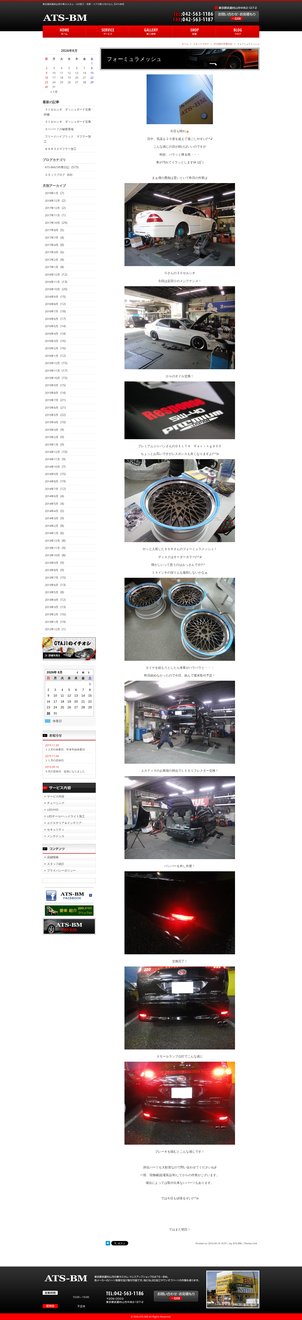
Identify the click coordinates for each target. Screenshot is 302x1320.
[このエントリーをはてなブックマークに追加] (108, 1243)
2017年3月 (51, 252)
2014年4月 (51, 511)
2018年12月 (52, 201)
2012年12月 (52, 629)
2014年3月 (51, 518)
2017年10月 (52, 223)
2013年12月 (52, 541)
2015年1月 (51, 444)
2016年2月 (51, 348)
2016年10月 (52, 289)
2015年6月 (51, 408)
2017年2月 (51, 260)
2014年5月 (51, 504)
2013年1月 (51, 622)
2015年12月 (52, 363)
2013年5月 (51, 592)
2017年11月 (52, 215)
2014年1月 (51, 533)
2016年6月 (51, 319)
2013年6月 (51, 585)
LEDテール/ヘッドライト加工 (66, 816)
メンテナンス (55, 836)
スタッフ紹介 (55, 864)
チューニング (55, 803)
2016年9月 (51, 297)
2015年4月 (51, 422)
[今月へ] (83, 672)
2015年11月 (52, 371)
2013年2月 (51, 614)
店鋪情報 (53, 857)
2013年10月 (52, 555)
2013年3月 (51, 607)
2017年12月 (52, 208)
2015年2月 (51, 437)
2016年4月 (51, 334)
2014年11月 (52, 459)
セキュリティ (55, 829)
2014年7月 (51, 489)
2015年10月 (52, 378)
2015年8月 (51, 393)
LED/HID (52, 810)
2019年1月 (51, 193)
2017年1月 (51, 267)
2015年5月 (51, 415)
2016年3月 (51, 341)
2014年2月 (51, 526)
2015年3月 (51, 430)
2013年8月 (51, 570)
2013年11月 (52, 548)
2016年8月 (51, 304)
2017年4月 (51, 245)
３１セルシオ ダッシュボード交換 (68, 122)
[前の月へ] (76, 672)
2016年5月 (51, 326)
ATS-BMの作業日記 (57, 167)
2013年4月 (51, 600)
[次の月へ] (89, 672)
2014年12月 (52, 452)
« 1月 (54, 92)
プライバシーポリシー (61, 870)
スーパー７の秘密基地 (59, 129)
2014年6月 (51, 496)
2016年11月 (52, 282)
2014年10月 (52, 467)
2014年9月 (51, 474)
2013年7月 (51, 578)
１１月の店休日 (54, 760)
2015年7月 (51, 400)
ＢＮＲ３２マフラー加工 (60, 149)
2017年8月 (51, 230)
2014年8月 (51, 481)
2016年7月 (51, 311)
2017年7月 (51, 238)
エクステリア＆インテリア (64, 823)
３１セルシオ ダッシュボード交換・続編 (69, 111)
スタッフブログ (55, 175)
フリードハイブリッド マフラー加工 (67, 138)
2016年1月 (51, 356)
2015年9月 (51, 385)
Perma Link (250, 1243)
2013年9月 (51, 563)
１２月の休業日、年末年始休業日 (65, 749)
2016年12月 (52, 274)
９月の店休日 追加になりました (65, 771)
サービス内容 (55, 796)
